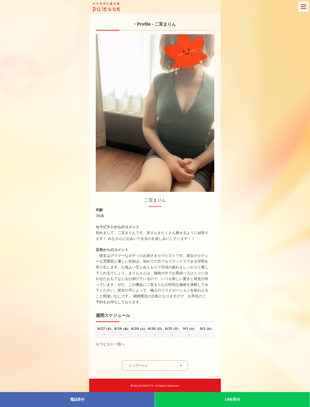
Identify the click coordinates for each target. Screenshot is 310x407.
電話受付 (77, 399)
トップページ (138, 365)
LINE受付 (232, 399)
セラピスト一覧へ (110, 344)
